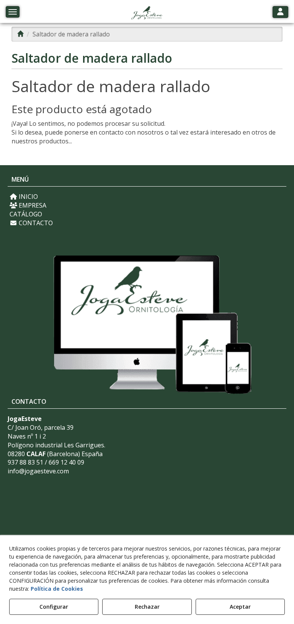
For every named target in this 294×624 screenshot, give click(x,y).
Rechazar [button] (147, 606)
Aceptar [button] (240, 606)
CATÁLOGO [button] (26, 214)
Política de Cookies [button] (57, 588)
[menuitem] (147, 196)
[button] (147, 13)
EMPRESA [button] (31, 205)
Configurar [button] (53, 606)
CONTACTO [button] (35, 223)
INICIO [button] (27, 196)
